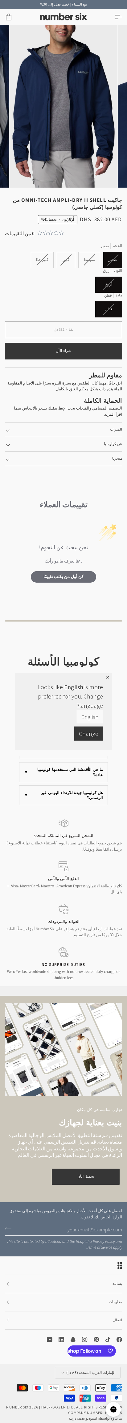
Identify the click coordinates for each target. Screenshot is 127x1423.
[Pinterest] (96, 1339)
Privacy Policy (104, 1241)
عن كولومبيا (113, 444)
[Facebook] (119, 1339)
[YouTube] (49, 1339)
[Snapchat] (73, 1339)
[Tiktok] (107, 1339)
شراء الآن (63, 351)
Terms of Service (99, 1247)
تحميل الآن (85, 1176)
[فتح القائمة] (113, 17)
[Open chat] (113, 1409)
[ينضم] (10, 1229)
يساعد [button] (117, 1283)
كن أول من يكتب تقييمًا (63, 577)
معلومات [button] (115, 1302)
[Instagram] (85, 1339)
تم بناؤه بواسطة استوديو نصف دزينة (95, 1418)
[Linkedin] (61, 1339)
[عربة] (14, 17)
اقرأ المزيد (113, 414)
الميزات (116, 429)
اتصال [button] (117, 1320)
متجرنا (117, 458)
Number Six (17, 1407)
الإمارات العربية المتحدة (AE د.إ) (90, 1372)
